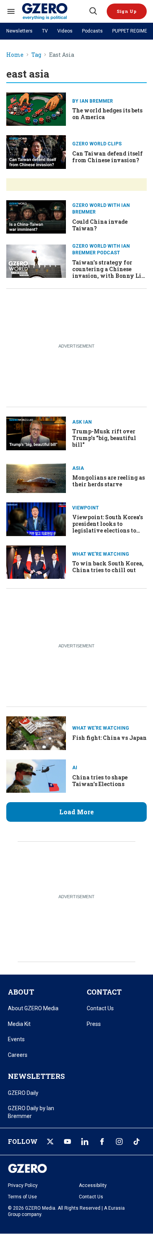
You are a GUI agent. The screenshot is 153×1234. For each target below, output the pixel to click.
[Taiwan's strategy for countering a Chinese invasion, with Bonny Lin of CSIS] (36, 260)
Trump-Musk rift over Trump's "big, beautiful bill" (104, 438)
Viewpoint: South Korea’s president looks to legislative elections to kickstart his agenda (107, 526)
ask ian (82, 422)
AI (74, 767)
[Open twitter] (50, 1141)
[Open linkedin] (84, 1141)
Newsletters (19, 31)
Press (94, 1024)
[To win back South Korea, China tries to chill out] (36, 561)
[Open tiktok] (136, 1141)
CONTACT (104, 992)
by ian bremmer (92, 101)
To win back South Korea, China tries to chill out (108, 567)
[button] (127, 11)
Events (16, 1039)
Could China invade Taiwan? (100, 225)
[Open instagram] (119, 1141)
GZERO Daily (23, 1093)
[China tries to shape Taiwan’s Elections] (36, 775)
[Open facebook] (102, 1141)
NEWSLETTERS (36, 1076)
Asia (78, 468)
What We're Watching (100, 554)
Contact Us (100, 1008)
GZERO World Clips (97, 144)
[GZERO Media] (55, 11)
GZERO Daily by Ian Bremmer (31, 1112)
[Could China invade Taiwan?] (36, 216)
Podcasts (92, 31)
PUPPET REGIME (129, 31)
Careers (17, 1055)
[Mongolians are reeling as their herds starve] (36, 475)
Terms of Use (22, 1197)
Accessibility (93, 1185)
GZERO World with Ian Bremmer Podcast (101, 249)
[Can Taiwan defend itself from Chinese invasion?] (36, 151)
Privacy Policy (23, 1185)
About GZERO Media (33, 1008)
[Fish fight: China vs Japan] (36, 732)
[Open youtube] (67, 1141)
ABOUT (21, 992)
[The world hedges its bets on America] (36, 108)
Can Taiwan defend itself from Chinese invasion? (107, 157)
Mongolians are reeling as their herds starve (108, 481)
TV (45, 31)
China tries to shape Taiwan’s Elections (100, 781)
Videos (65, 31)
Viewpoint (85, 508)
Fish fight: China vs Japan (109, 737)
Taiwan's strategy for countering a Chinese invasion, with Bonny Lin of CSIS (108, 272)
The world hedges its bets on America (107, 114)
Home (15, 55)
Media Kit (19, 1024)
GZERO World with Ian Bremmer (101, 209)
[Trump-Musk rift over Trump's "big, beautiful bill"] (36, 432)
